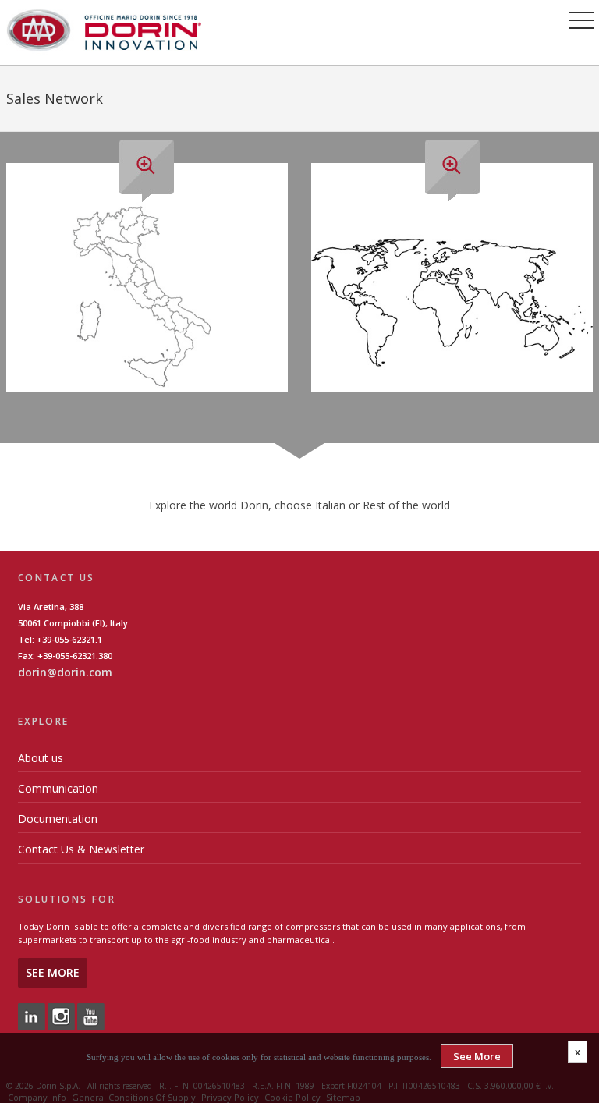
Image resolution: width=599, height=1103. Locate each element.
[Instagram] (61, 1016)
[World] (452, 296)
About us (40, 757)
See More (53, 972)
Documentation (57, 818)
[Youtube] (91, 1016)
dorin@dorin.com (65, 672)
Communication (58, 788)
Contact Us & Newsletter (81, 849)
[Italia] (147, 296)
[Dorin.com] (103, 29)
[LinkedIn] (31, 1016)
